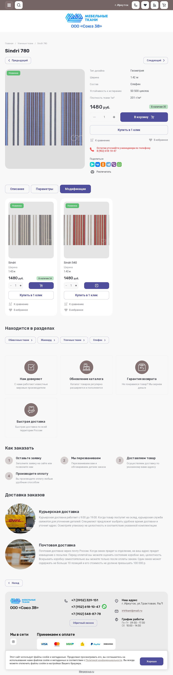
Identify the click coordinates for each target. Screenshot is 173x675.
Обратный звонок (83, 623)
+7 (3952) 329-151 (84, 600)
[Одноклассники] (103, 164)
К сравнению (102, 140)
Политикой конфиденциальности (104, 660)
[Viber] (114, 164)
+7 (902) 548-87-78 (86, 614)
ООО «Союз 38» (86, 26)
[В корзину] (41, 285)
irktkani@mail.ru (132, 610)
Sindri (12, 262)
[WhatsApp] (119, 164)
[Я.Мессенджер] (92, 164)
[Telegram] (108, 164)
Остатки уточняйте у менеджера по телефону (123, 149)
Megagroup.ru (86, 671)
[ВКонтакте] (97, 164)
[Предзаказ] (96, 285)
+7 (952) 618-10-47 (85, 607)
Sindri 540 (70, 262)
